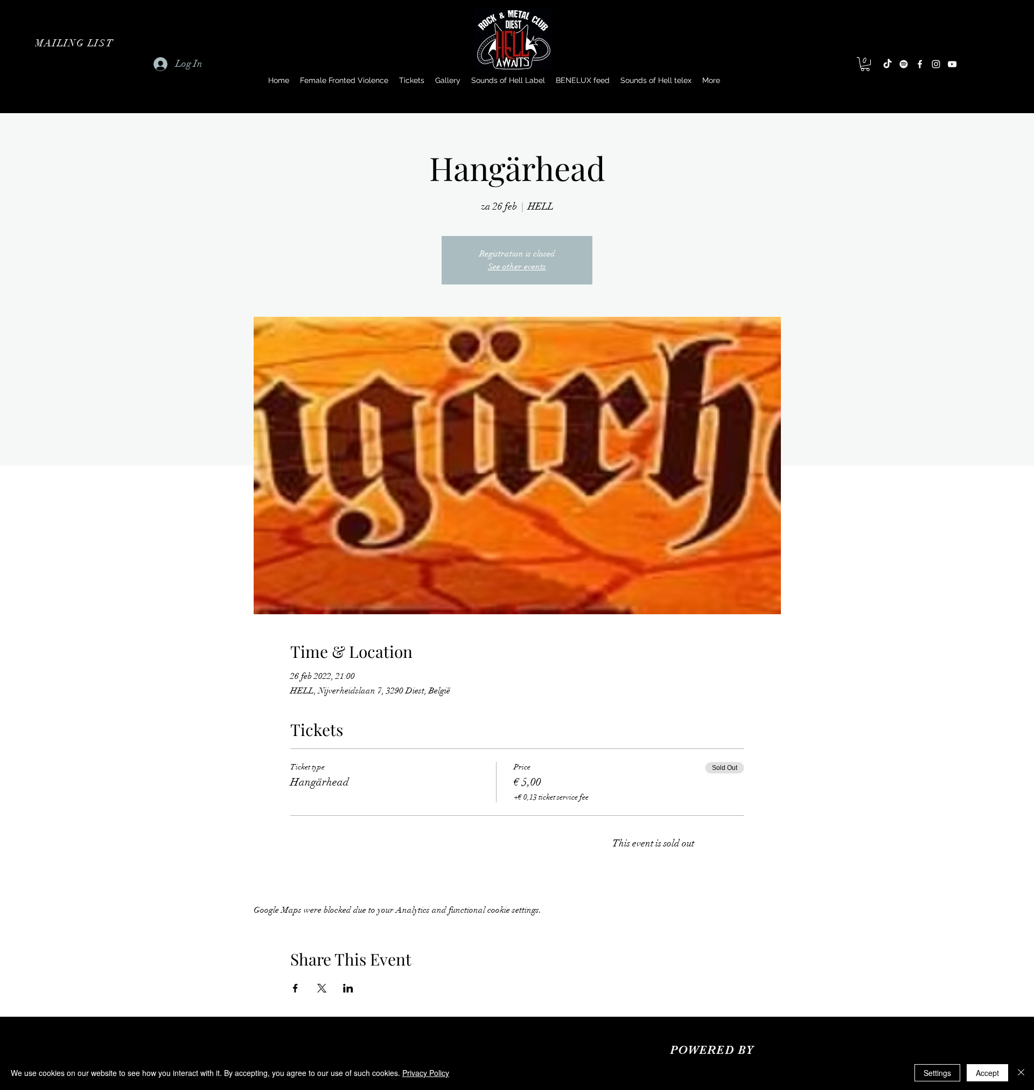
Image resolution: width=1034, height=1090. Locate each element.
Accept (987, 1072)
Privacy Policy (425, 1072)
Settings (937, 1072)
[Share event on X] (322, 988)
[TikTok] (887, 64)
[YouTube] (952, 64)
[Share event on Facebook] (295, 988)
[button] (75, 43)
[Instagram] (936, 64)
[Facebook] (919, 64)
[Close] (1021, 1072)
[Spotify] (903, 64)
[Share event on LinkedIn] (348, 988)
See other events (517, 266)
